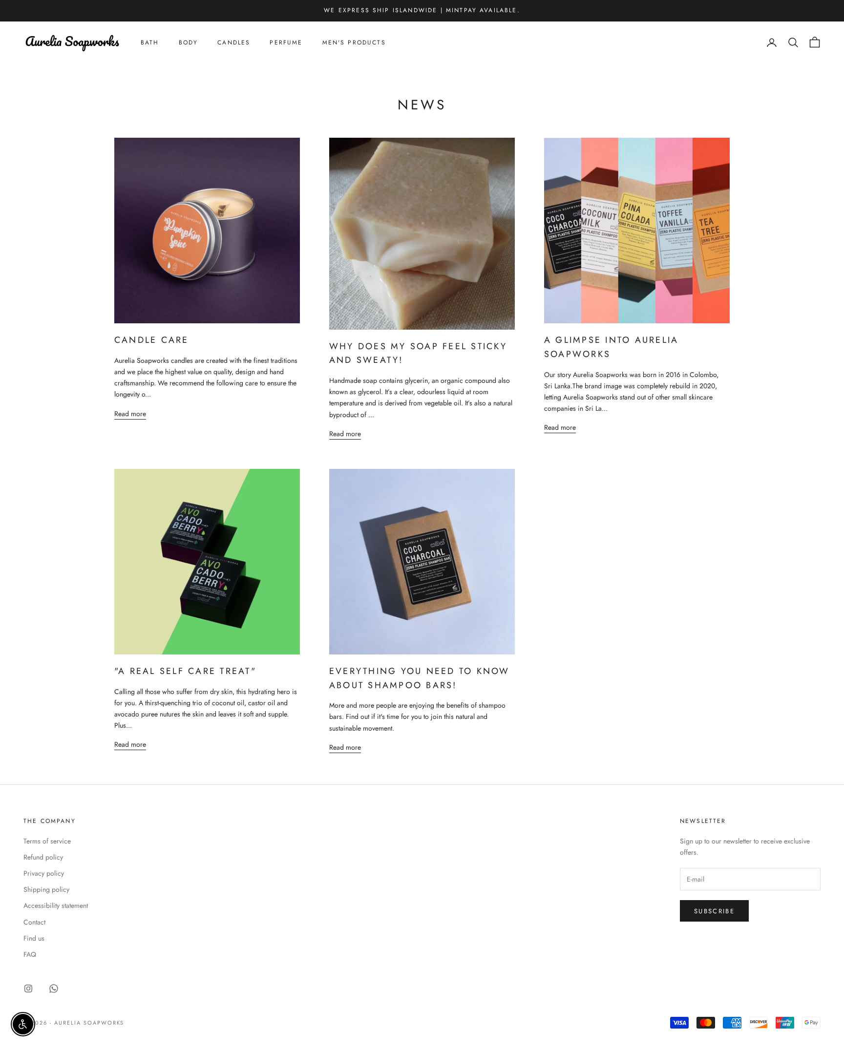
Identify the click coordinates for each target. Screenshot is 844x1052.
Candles (233, 42)
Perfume (286, 42)
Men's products (354, 42)
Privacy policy (43, 873)
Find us (33, 938)
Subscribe (714, 911)
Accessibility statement (55, 905)
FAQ (29, 954)
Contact (34, 922)
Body (188, 42)
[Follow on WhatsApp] (54, 988)
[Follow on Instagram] (28, 988)
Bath (150, 42)
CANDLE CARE (151, 340)
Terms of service (47, 841)
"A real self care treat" (185, 671)
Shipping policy (46, 889)
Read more (130, 414)
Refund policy (43, 857)
